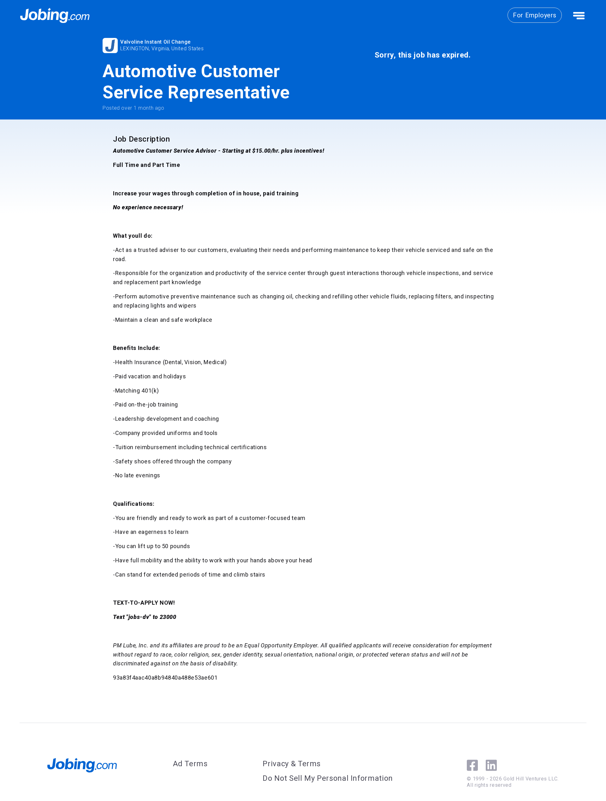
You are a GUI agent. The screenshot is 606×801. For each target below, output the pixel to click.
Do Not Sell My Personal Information (328, 778)
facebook (472, 765)
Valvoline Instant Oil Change (155, 42)
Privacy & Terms (292, 763)
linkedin (491, 765)
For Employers (534, 15)
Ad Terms (190, 763)
